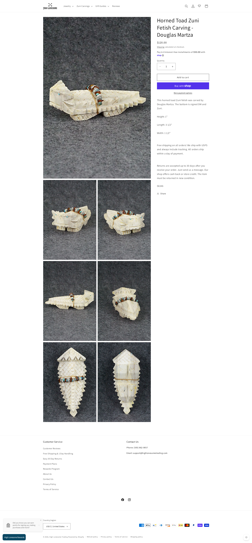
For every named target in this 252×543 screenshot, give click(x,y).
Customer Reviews (52, 448)
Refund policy (92, 537)
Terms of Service (51, 489)
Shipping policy (136, 537)
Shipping (160, 47)
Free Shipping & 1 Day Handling (58, 453)
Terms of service (121, 537)
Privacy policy (106, 537)
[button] (68, 6)
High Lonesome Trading (58, 537)
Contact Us (48, 479)
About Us (47, 474)
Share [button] (163, 193)
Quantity (161, 60)
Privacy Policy (49, 484)
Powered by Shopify (76, 537)
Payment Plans (50, 463)
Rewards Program (51, 468)
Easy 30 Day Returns (52, 458)
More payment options (183, 93)
